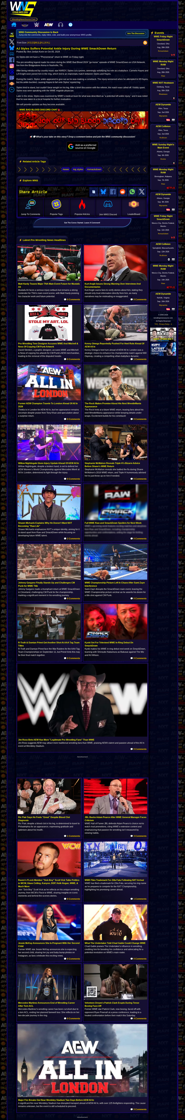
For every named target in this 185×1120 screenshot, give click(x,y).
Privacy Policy (164, 324)
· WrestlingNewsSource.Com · (24, 19)
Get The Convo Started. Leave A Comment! (82, 223)
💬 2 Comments (72, 538)
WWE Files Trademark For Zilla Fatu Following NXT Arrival (114, 880)
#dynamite (163, 116)
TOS (156, 324)
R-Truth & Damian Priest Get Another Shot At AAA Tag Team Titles (48, 644)
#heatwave (163, 94)
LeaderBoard (134, 214)
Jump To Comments (30, 214)
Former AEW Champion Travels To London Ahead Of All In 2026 (48, 405)
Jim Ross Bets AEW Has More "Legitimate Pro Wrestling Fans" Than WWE (56, 740)
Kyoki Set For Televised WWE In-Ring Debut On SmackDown (109, 644)
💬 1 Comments (138, 359)
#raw (163, 76)
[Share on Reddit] (122, 192)
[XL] (42, 43)
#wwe (66, 169)
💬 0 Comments (72, 299)
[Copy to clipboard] (93, 192)
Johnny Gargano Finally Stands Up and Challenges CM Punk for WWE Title (46, 584)
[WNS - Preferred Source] (82, 146)
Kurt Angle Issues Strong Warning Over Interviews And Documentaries (113, 285)
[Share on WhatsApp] (132, 192)
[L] (39, 43)
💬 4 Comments (138, 1018)
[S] (33, 43)
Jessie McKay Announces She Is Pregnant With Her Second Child (49, 944)
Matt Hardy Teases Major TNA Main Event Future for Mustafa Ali (49, 285)
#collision (163, 138)
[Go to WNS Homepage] (23, 9)
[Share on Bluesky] (103, 192)
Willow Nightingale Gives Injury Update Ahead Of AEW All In (48, 463)
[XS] (29, 43)
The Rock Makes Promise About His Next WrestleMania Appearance (113, 405)
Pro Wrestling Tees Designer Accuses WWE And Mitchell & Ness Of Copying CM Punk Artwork (48, 345)
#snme (163, 159)
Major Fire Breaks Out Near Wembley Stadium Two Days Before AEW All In (56, 1100)
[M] (36, 43)
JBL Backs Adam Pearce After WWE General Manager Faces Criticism (115, 819)
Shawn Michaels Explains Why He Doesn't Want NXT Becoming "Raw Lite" (45, 524)
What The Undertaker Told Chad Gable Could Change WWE (115, 943)
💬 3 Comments (138, 836)
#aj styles (78, 169)
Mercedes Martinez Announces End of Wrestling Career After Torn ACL (46, 1004)
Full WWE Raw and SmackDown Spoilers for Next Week (113, 523)
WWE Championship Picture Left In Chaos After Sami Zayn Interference (115, 584)
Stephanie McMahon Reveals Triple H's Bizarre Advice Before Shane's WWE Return (112, 464)
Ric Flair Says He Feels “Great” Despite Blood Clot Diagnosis (44, 819)
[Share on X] (141, 192)
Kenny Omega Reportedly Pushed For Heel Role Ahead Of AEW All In (114, 345)
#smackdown (94, 169)
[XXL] (47, 43)
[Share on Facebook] (112, 192)
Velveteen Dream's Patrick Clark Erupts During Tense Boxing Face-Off (112, 1004)
